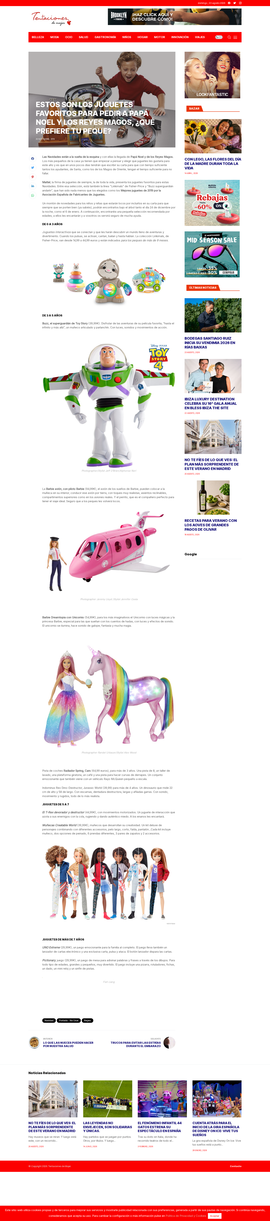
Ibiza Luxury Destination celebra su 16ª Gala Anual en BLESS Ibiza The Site (211, 403)
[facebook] (229, 3)
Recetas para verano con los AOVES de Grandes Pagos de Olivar (211, 525)
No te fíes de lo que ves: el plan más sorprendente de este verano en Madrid (212, 464)
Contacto (236, 1166)
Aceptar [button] (214, 1215)
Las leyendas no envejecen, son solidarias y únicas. (107, 1127)
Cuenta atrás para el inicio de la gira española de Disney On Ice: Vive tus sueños (215, 1129)
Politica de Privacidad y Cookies (186, 1216)
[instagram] (240, 3)
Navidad (49, 1020)
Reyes (87, 1020)
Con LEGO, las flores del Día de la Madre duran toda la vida (213, 163)
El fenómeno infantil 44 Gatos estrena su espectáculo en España (160, 1127)
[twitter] (234, 3)
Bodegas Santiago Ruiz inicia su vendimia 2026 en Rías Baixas (210, 342)
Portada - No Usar (68, 1020)
